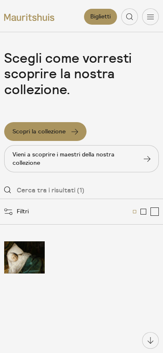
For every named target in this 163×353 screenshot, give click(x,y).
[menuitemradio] (134, 211)
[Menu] (150, 16)
